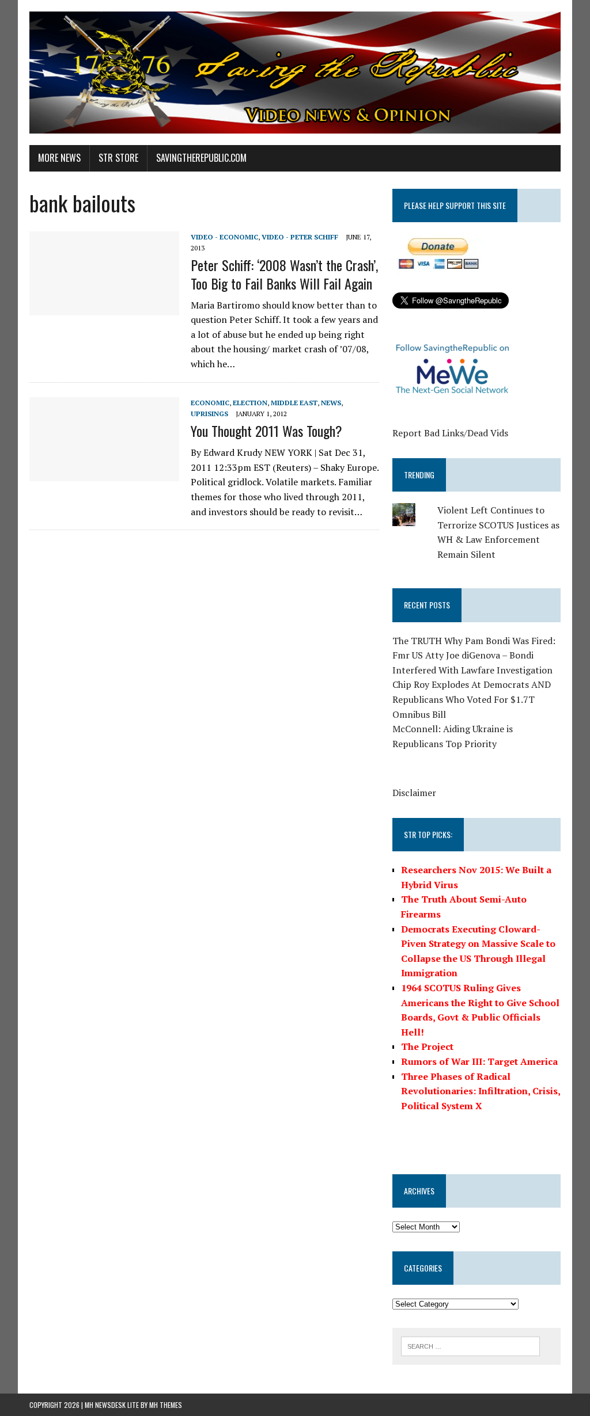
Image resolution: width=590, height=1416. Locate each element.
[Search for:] (470, 1345)
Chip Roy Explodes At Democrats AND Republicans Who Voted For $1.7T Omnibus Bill (471, 699)
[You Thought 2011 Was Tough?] (104, 473)
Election (250, 402)
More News (59, 158)
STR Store (118, 158)
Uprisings (209, 413)
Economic (210, 402)
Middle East (294, 402)
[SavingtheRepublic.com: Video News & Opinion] (295, 73)
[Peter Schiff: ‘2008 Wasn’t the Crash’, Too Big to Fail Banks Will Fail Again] (104, 307)
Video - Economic (224, 237)
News (331, 402)
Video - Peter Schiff (300, 237)
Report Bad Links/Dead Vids (450, 433)
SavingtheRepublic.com (201, 158)
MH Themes (165, 1405)
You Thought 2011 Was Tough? (266, 430)
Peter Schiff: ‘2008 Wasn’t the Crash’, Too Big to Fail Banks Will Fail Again (284, 273)
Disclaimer (414, 792)
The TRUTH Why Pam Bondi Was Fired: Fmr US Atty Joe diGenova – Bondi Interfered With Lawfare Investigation (473, 655)
